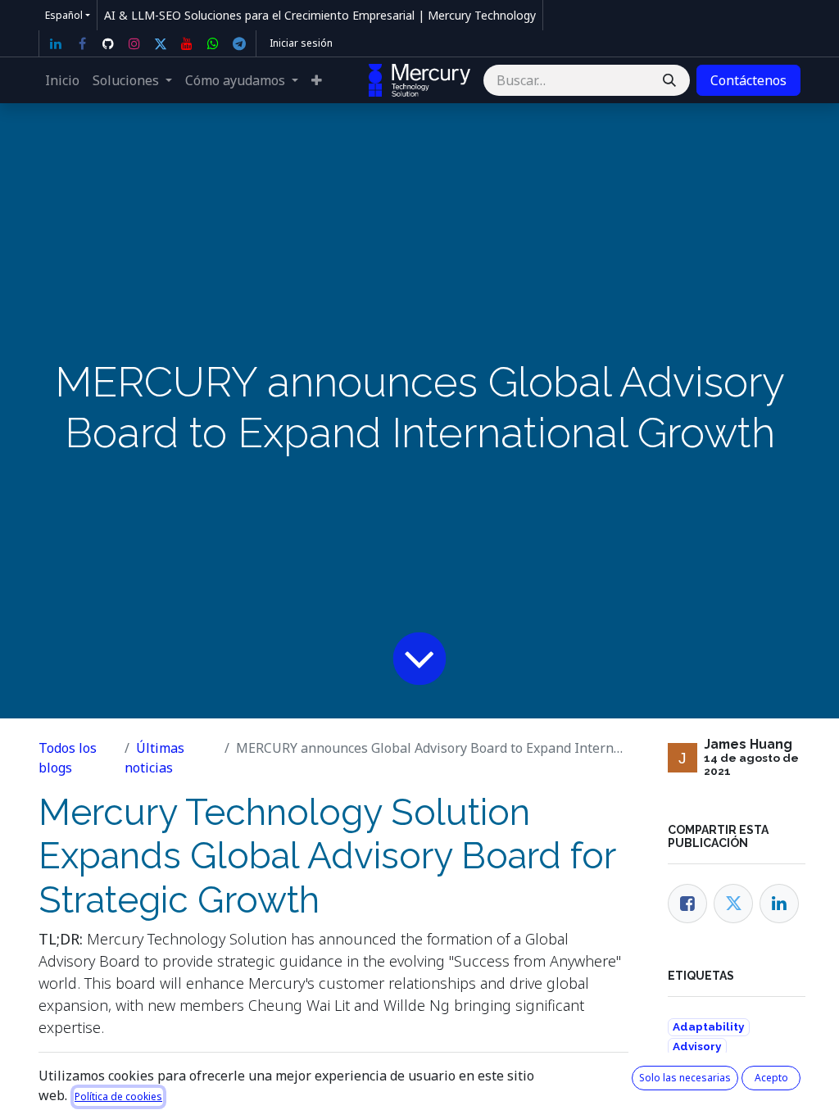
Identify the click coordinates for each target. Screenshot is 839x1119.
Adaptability (708, 1026)
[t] (239, 43)
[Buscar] (669, 80)
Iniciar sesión (301, 43)
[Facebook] (82, 43)
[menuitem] (62, 80)
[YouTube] (187, 43)
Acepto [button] (771, 1078)
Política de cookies (118, 1096)
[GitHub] (108, 43)
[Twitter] (160, 43)
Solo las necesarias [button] (685, 1078)
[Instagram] (134, 43)
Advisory (697, 1046)
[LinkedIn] (56, 43)
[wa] (213, 43)
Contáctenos (748, 80)
